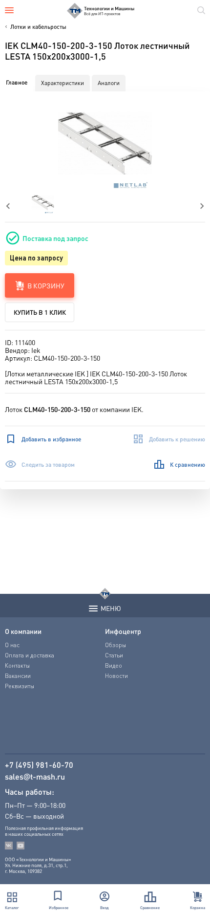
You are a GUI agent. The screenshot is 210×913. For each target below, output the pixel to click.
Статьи (114, 655)
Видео (113, 665)
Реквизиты (19, 686)
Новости (116, 675)
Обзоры (115, 645)
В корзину (45, 285)
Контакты (17, 665)
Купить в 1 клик (40, 312)
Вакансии (18, 675)
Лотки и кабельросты (38, 26)
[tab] (16, 82)
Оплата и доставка (29, 655)
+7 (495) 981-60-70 (39, 765)
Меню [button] (111, 608)
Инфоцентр (123, 631)
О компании (23, 631)
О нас (12, 645)
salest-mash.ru (35, 777)
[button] (105, 144)
